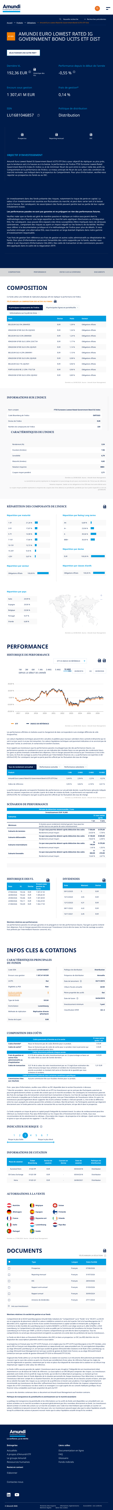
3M (26, 669)
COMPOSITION (14, 272)
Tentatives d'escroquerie (48, 1506)
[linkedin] (8, 1495)
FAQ (61, 1454)
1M (20, 669)
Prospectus (36, 1268)
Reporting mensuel (38, 1274)
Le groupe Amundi (16, 1458)
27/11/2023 (90, 1300)
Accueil (9, 22)
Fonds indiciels (66, 1461)
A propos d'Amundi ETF (19, 1454)
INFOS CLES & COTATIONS (70, 272)
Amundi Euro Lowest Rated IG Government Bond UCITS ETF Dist (64, 22)
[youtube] (17, 1495)
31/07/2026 (90, 1274)
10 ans (67, 669)
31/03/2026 (90, 1287)
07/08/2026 (90, 1268)
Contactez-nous (15, 1481)
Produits (20, 22)
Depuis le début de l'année (32, 672)
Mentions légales (45, 1508)
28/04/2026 (90, 1281)
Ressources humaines (18, 1461)
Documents (99, 272)
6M (33, 669)
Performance (40, 272)
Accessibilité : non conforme (92, 1506)
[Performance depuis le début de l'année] (74, 72)
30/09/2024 (90, 1293)
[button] (95, 19)
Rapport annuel (37, 1293)
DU (69, 671)
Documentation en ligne (71, 1450)
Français (74, 1268)
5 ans (58, 669)
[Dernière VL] (29, 72)
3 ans (49, 669)
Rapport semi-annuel (39, 1287)
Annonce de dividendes (40, 1300)
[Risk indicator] (41, 1126)
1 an (40, 669)
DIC (33, 1281)
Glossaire (63, 1458)
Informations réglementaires (69, 1506)
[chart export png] (104, 661)
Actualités (12, 1450)
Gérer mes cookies (62, 1508)
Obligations (31, 22)
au (90, 671)
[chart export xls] (99, 661)
